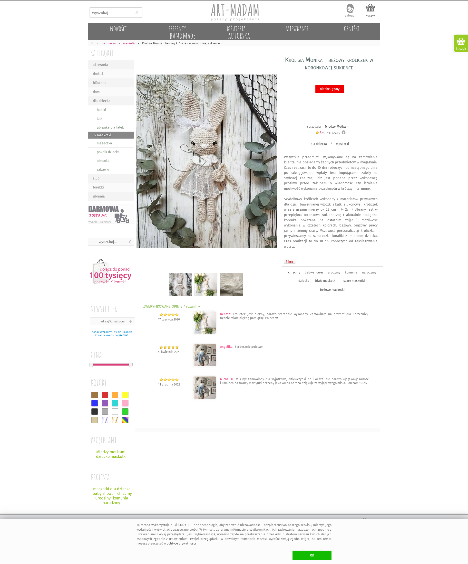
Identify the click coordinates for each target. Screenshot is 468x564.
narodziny (369, 272)
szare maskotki (354, 280)
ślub (96, 178)
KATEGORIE (102, 52)
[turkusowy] (115, 403)
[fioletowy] (105, 403)
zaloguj (350, 15)
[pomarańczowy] (115, 395)
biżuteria (100, 83)
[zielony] (125, 411)
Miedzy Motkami (337, 126)
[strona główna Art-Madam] (234, 12)
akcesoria (100, 65)
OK (312, 555)
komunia (351, 272)
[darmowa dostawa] (111, 214)
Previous (143, 162)
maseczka (104, 143)
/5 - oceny (330, 133)
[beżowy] (94, 420)
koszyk (370, 15)
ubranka (103, 161)
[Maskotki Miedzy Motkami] (204, 365)
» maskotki (102, 135)
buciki (101, 110)
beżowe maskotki (332, 289)
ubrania (99, 196)
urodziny (334, 272)
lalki (100, 119)
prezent (123, 335)
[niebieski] (94, 403)
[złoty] (115, 420)
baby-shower (314, 272)
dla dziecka (101, 101)
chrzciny (294, 272)
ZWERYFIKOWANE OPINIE (172, 306)
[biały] (115, 411)
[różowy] (125, 403)
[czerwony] (105, 395)
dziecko (303, 280)
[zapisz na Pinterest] (289, 261)
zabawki (103, 170)
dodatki (99, 74)
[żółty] (125, 395)
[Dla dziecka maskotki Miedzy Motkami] (204, 398)
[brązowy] (94, 395)
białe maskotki (325, 280)
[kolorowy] (125, 420)
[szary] (105, 411)
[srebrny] (105, 420)
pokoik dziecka (108, 152)
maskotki (342, 144)
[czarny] (94, 411)
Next (269, 162)
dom (96, 92)
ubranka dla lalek (110, 127)
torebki (98, 187)
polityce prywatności (181, 543)
